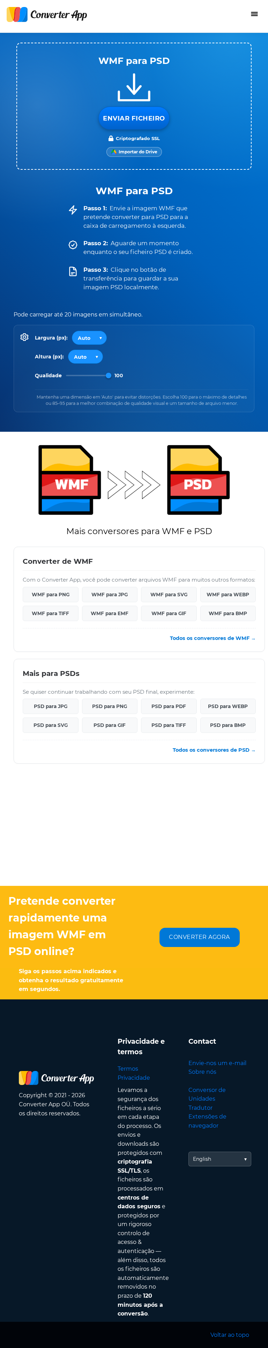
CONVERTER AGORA (199, 937)
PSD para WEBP (228, 706)
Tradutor (200, 1108)
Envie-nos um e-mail (217, 1063)
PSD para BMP (228, 725)
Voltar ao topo (229, 1335)
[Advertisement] (134, 830)
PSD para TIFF (168, 725)
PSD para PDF (168, 706)
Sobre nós (202, 1072)
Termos (128, 1068)
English (202, 1159)
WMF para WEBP (228, 594)
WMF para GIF (168, 613)
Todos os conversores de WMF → (213, 638)
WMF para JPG (109, 594)
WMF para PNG (50, 594)
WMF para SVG (168, 594)
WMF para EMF (109, 613)
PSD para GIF (110, 725)
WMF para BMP (228, 613)
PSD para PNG (109, 706)
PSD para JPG (50, 706)
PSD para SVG (51, 725)
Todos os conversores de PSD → (214, 750)
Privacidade (134, 1077)
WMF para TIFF (50, 613)
